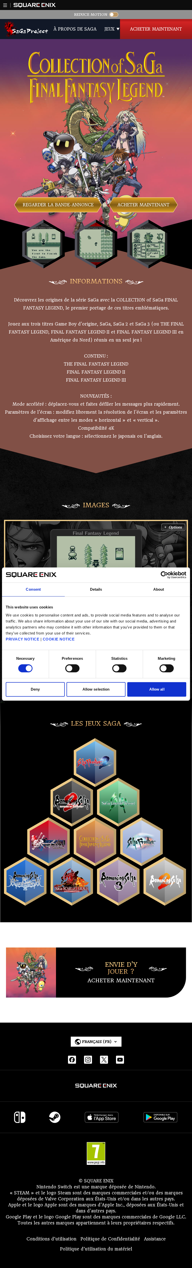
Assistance (155, 1238)
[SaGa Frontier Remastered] (141, 861)
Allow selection (96, 689)
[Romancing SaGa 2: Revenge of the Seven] (71, 822)
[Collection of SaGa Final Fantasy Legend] (95, 861)
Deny (35, 689)
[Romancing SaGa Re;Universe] (25, 901)
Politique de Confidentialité (110, 1238)
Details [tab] (96, 589)
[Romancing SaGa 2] (165, 901)
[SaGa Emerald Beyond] (118, 822)
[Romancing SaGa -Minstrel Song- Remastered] (48, 861)
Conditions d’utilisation (51, 1238)
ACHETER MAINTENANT (156, 29)
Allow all (156, 689)
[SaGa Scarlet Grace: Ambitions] (71, 901)
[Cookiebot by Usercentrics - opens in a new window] (164, 575)
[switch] (72, 668)
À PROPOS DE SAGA (75, 29)
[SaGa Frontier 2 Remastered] (95, 782)
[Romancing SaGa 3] (118, 901)
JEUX (109, 29)
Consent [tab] (33, 589)
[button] (5, 5)
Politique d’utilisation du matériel (96, 1248)
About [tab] (158, 589)
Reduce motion (90, 14)
